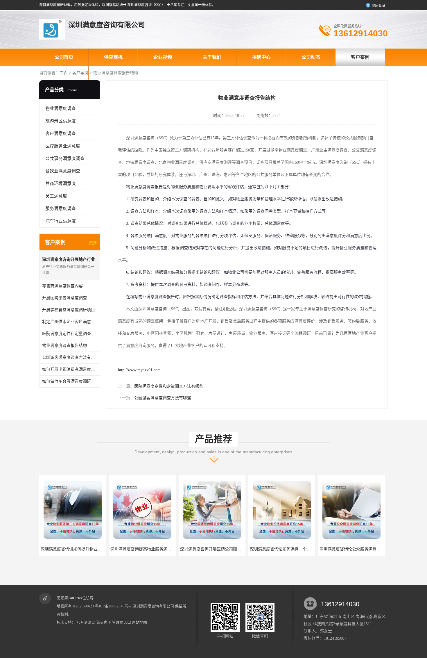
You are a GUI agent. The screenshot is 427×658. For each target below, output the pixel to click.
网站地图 (139, 622)
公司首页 (64, 57)
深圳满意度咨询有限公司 (153, 606)
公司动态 (311, 57)
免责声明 (103, 622)
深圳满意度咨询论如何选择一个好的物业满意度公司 (227, 549)
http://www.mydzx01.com (139, 370)
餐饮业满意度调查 (62, 171)
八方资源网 (85, 622)
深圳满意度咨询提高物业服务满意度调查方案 (81, 549)
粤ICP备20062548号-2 (113, 606)
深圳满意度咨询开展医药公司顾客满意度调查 (151, 549)
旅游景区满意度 (60, 121)
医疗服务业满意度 (62, 146)
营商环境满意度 (60, 183)
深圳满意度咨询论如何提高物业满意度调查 (358, 549)
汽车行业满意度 (60, 221)
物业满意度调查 (60, 108)
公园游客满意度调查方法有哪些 (162, 398)
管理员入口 (121, 622)
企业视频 (162, 57)
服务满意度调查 (60, 208)
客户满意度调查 (60, 133)
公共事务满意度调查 (65, 158)
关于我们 (212, 57)
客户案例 (360, 57)
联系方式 (64, 74)
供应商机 (113, 57)
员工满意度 (56, 196)
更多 (93, 242)
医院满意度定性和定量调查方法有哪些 (168, 386)
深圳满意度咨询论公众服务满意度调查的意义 (290, 549)
